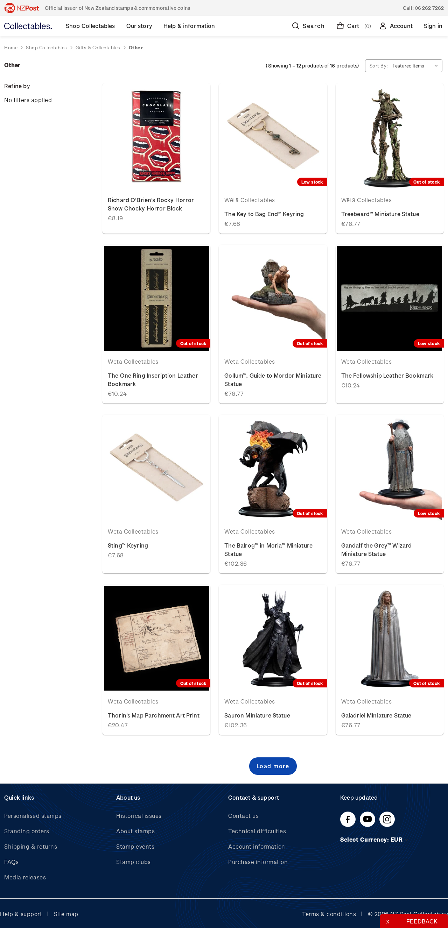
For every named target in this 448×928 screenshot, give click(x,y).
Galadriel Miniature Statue (376, 715)
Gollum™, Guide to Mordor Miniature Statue (272, 379)
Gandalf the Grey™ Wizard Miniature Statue (376, 549)
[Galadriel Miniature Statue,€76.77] (390, 638)
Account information (256, 846)
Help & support (21, 914)
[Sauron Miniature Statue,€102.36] (273, 638)
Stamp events (135, 846)
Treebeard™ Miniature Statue (380, 213)
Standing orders (26, 831)
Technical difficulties (257, 831)
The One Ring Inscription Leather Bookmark (153, 379)
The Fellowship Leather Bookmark (387, 375)
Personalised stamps (33, 815)
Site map (66, 914)
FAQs (11, 861)
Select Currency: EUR (372, 839)
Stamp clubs (133, 861)
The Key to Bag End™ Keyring (264, 213)
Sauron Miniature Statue (257, 715)
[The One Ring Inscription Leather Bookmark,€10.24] (156, 298)
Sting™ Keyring (128, 545)
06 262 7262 (429, 8)
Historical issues (139, 815)
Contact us (243, 815)
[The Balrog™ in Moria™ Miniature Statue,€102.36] (273, 468)
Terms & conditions (329, 914)
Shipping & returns (30, 846)
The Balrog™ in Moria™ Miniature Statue (268, 549)
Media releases (25, 877)
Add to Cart (156, 136)
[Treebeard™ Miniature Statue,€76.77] (390, 136)
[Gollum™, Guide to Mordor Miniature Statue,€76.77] (273, 298)
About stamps (135, 831)
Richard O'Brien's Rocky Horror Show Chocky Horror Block (151, 204)
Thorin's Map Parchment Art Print (154, 715)
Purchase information (258, 861)
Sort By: (379, 65)
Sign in (433, 25)
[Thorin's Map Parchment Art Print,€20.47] (156, 638)
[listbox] (417, 66)
